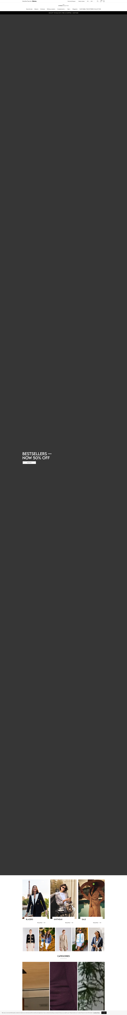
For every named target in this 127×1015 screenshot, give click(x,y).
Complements (60, 9)
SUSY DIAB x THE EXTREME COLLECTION (90, 9)
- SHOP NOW (75, 13)
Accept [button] (104, 1012)
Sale (68, 9)
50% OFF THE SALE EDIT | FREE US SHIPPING (60, 13)
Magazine (75, 9)
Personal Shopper (71, 1)
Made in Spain (82, 1)
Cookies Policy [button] (96, 1012)
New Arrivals (29, 9)
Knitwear (42, 9)
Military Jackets (51, 9)
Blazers (36, 9)
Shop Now (29, 462)
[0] (99, 1)
